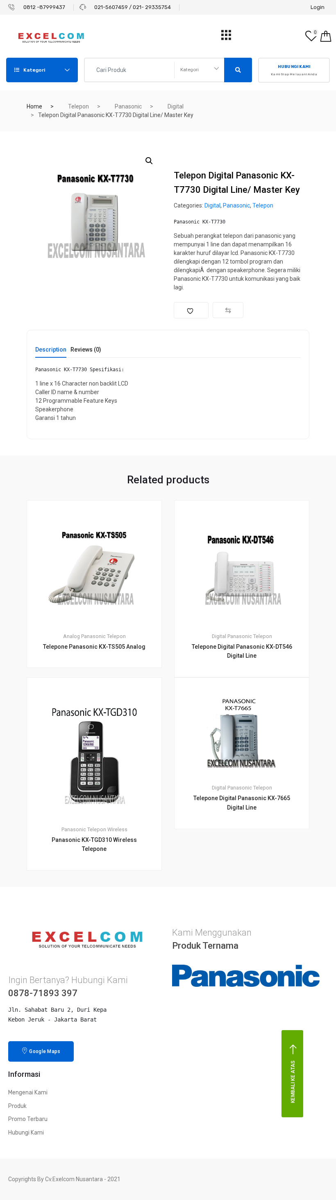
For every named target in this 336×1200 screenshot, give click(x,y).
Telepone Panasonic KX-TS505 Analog (94, 646)
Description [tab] (50, 350)
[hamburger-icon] (226, 37)
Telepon (78, 106)
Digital (176, 106)
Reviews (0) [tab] (85, 350)
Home (34, 106)
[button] (149, 160)
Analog (71, 636)
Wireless (117, 829)
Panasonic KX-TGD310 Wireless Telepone (94, 845)
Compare (228, 310)
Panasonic (128, 106)
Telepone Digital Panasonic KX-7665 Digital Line (241, 803)
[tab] (50, 352)
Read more (99, 898)
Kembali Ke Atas (293, 1081)
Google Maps (44, 1051)
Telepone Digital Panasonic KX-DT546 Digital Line (242, 651)
